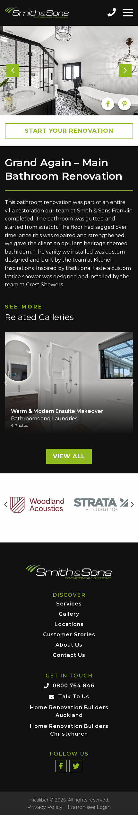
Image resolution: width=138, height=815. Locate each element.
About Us (69, 645)
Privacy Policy (45, 807)
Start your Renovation (69, 130)
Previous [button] (6, 383)
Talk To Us (73, 697)
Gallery (69, 614)
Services (69, 604)
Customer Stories (69, 635)
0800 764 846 (74, 686)
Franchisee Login (89, 807)
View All (69, 456)
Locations (69, 624)
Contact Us (69, 655)
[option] (69, 71)
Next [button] (132, 383)
